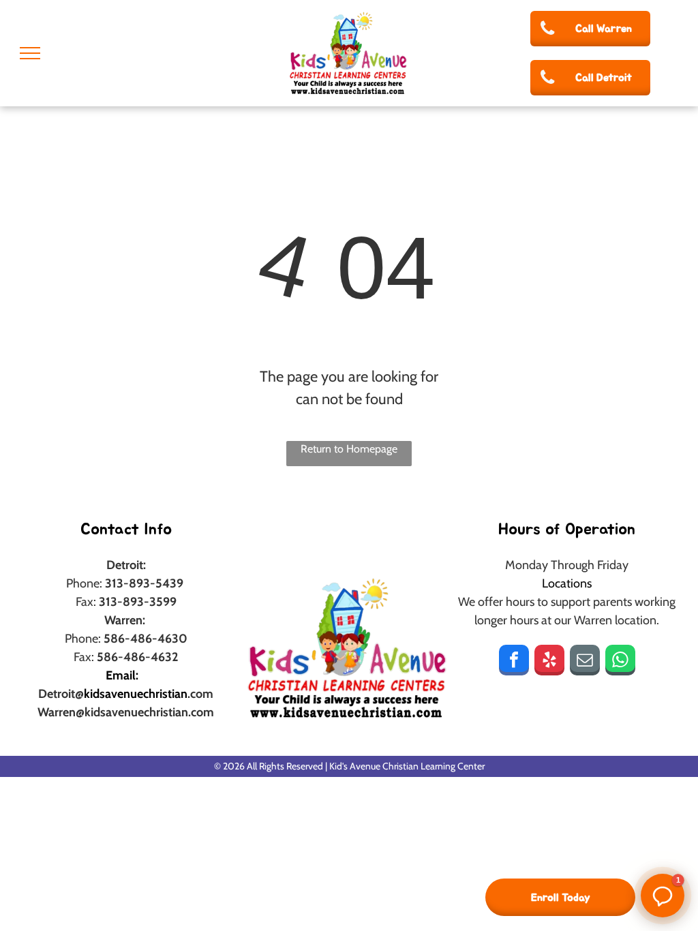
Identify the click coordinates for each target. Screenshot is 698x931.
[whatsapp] (620, 662)
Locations (567, 583)
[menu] (30, 53)
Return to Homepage (349, 448)
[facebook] (514, 662)
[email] (585, 662)
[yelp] (549, 662)
